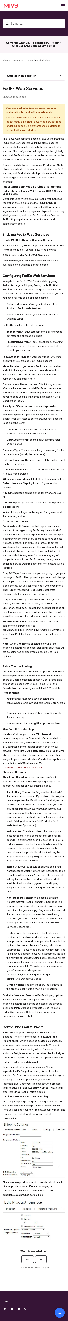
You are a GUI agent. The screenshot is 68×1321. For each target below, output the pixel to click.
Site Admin (17, 60)
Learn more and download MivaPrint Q (23, 767)
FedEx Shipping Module (23, 130)
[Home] (11, 6)
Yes (28, 1259)
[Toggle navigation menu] (63, 5)
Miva (5, 60)
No (40, 1259)
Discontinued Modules (39, 60)
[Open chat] (60, 1313)
